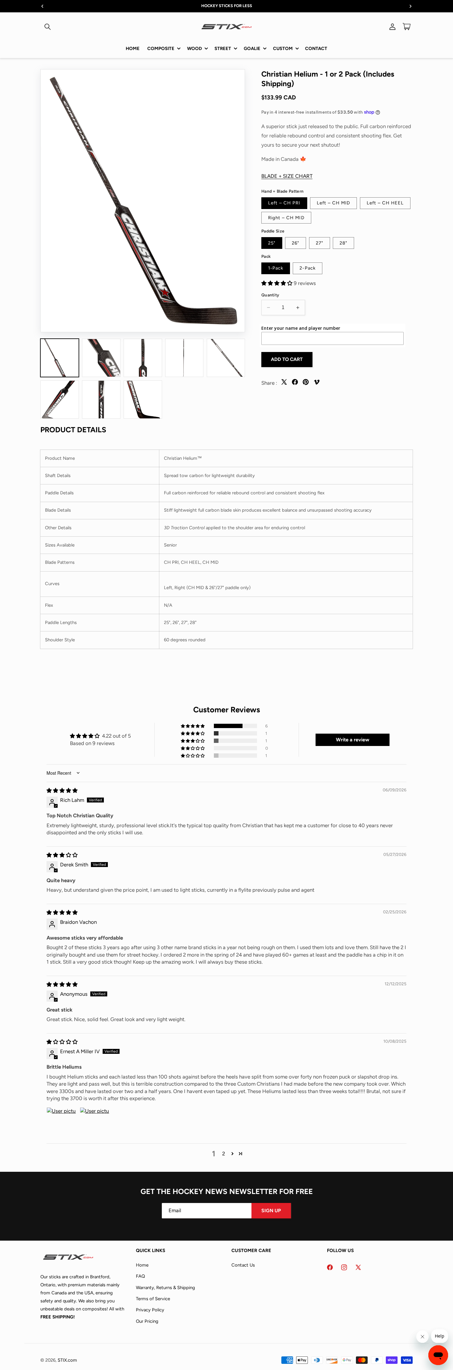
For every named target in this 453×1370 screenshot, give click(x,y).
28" (343, 242)
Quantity (270, 294)
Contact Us (243, 1264)
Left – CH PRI (284, 203)
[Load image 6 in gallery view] (59, 399)
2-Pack (307, 268)
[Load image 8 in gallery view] (143, 399)
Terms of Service (153, 1298)
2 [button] (223, 1153)
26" (295, 242)
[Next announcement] (411, 6)
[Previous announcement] (42, 6)
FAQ (140, 1276)
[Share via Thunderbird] (316, 384)
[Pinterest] (305, 384)
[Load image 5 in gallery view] (226, 358)
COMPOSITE (160, 48)
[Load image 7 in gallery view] (101, 399)
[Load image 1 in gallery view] (59, 358)
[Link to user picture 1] (61, 1122)
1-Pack (275, 268)
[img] (62, 790)
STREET (222, 48)
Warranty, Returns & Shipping (165, 1287)
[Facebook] (295, 384)
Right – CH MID (286, 217)
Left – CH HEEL (385, 203)
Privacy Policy (150, 1310)
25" (271, 242)
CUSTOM (283, 48)
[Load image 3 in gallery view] (143, 358)
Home (142, 1264)
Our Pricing (147, 1321)
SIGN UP (271, 1210)
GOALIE (252, 48)
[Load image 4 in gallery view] (184, 358)
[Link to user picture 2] (94, 1122)
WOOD (194, 48)
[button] (47, 26)
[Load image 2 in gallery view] (101, 358)
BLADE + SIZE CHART (286, 176)
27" (319, 242)
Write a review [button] (352, 740)
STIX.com (67, 1360)
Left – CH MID (333, 203)
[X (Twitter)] (284, 384)
